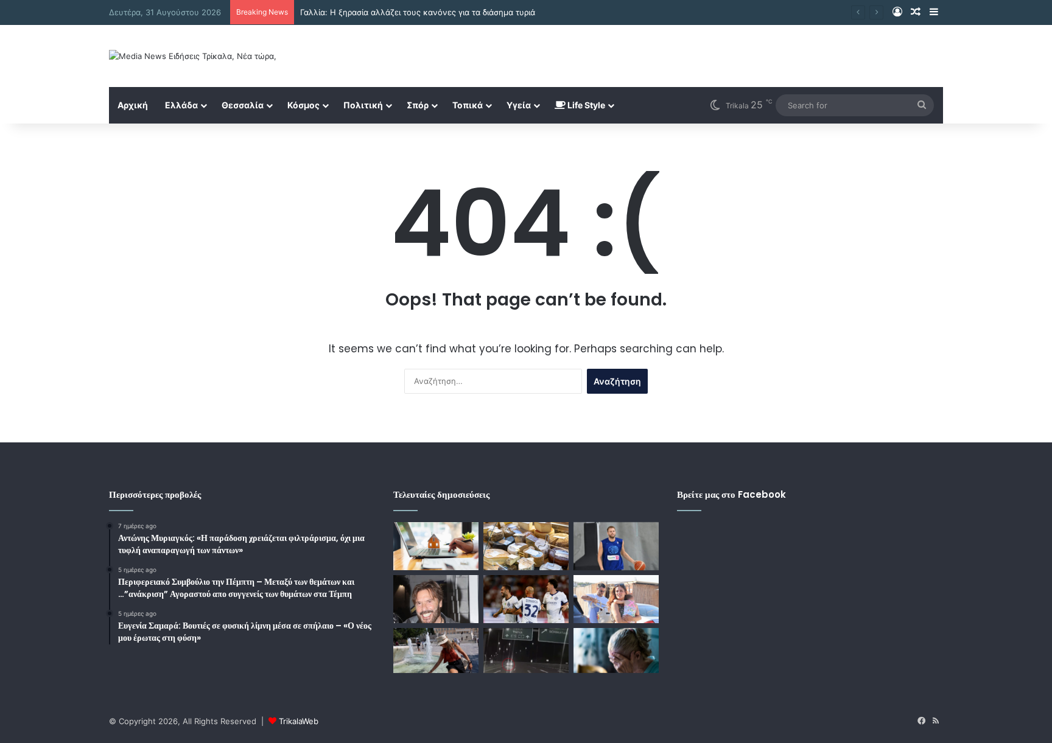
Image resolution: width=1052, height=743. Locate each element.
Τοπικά (467, 105)
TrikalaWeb (298, 721)
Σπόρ (418, 105)
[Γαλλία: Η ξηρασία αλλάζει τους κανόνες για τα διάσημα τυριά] (526, 546)
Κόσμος (303, 105)
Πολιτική (363, 105)
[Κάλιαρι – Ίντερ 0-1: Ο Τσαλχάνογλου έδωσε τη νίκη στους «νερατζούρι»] (526, 599)
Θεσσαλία (243, 105)
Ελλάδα (181, 105)
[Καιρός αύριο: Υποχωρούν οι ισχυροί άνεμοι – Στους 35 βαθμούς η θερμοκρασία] (436, 650)
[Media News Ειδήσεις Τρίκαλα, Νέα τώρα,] (192, 56)
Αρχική (132, 105)
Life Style (585, 105)
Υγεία (519, 105)
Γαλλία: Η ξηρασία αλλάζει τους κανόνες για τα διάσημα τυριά (417, 12)
